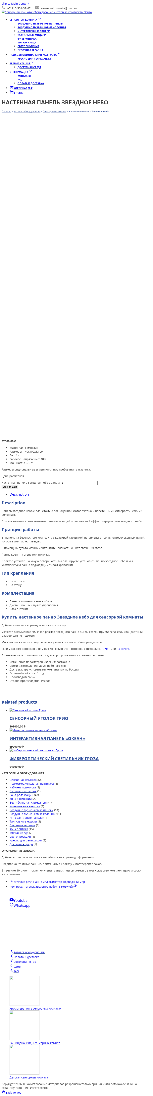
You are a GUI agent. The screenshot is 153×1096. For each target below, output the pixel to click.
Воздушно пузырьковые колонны (32, 814)
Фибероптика (19, 829)
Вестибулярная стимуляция (29, 802)
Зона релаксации (21, 795)
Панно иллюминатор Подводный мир (49, 882)
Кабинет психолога (23, 787)
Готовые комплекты (23, 791)
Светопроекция (20, 836)
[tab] (80, 494)
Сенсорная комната (23, 780)
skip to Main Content (15, 3)
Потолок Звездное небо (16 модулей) (42, 886)
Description (19, 494)
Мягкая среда (19, 833)
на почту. (123, 649)
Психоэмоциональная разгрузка (32, 783)
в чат (106, 649)
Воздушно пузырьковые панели (31, 810)
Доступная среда (21, 844)
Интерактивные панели (26, 818)
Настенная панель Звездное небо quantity (31, 482)
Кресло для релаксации (26, 840)
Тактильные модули (23, 821)
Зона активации (21, 799)
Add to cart (10, 486)
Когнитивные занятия (25, 806)
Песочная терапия (22, 825)
